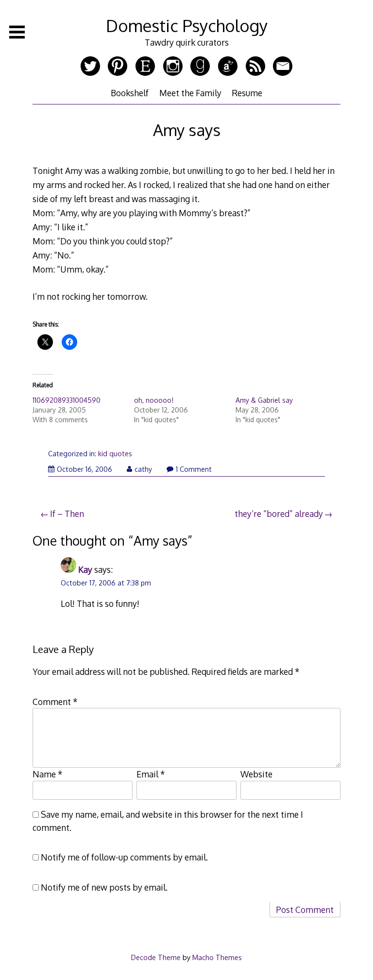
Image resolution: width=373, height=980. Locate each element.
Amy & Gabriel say (264, 400)
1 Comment (194, 469)
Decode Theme (156, 957)
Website (256, 774)
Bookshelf (130, 92)
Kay (85, 569)
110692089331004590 (67, 400)
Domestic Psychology (187, 25)
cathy (143, 469)
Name (48, 774)
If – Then (67, 513)
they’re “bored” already (279, 513)
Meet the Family (190, 92)
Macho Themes (217, 957)
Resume (247, 92)
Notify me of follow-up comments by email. (124, 857)
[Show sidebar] (17, 32)
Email (150, 774)
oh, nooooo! (153, 400)
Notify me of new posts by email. (104, 887)
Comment (55, 701)
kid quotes (115, 453)
